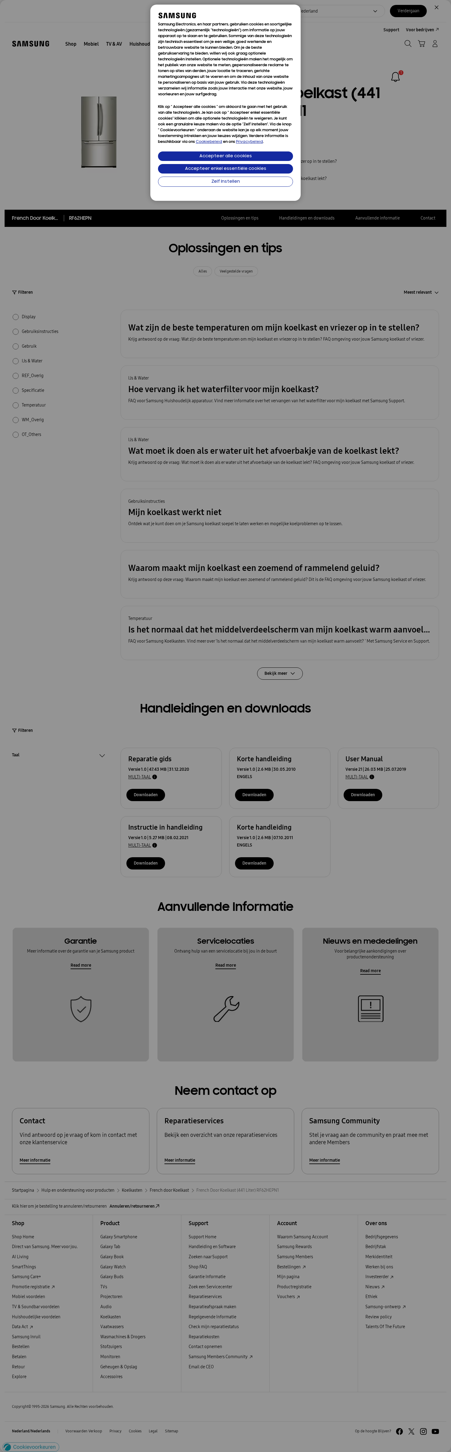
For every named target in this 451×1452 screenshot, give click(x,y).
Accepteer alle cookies (225, 156)
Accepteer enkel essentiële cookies (225, 168)
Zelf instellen (225, 181)
